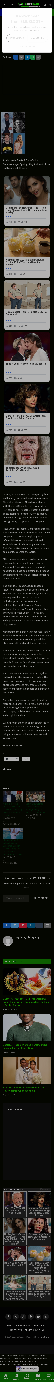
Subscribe (37, 38)
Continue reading (27, 46)
